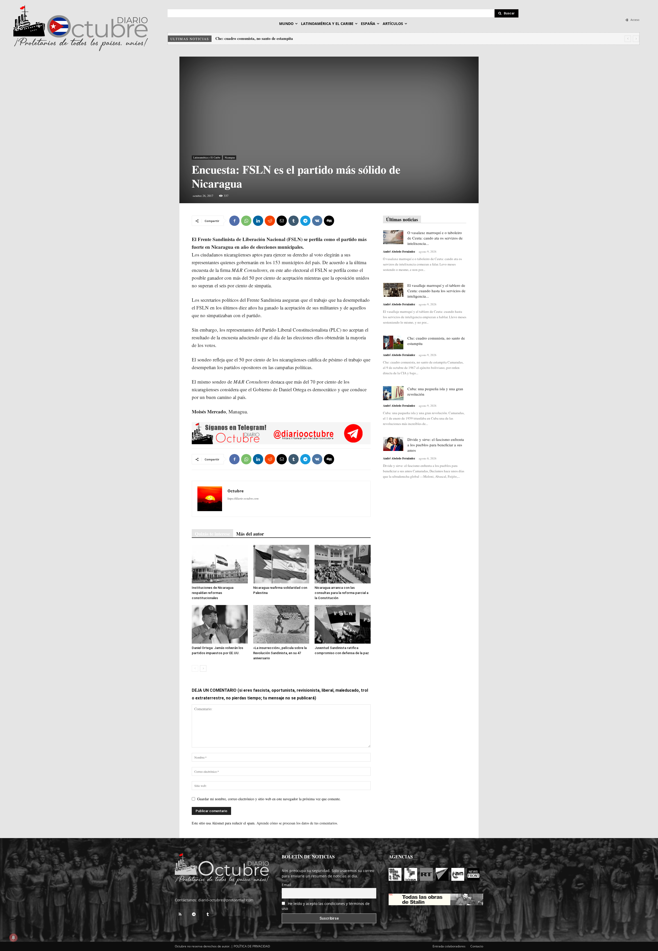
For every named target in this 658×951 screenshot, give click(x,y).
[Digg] (329, 221)
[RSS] (180, 914)
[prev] (628, 38)
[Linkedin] (258, 221)
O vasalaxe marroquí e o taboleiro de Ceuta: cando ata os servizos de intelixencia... (435, 238)
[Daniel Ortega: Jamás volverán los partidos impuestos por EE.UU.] (220, 624)
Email (286, 884)
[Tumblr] (293, 221)
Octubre (235, 490)
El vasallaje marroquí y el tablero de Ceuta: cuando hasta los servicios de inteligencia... (436, 291)
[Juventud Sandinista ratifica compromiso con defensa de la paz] (343, 624)
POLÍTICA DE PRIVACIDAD (252, 946)
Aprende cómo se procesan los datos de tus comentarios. (297, 823)
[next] (636, 38)
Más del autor (250, 533)
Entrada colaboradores (449, 946)
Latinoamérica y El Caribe (206, 157)
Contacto (476, 946)
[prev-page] (195, 668)
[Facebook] (234, 221)
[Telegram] (305, 221)
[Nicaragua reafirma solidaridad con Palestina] (281, 564)
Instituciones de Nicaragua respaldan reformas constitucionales (212, 593)
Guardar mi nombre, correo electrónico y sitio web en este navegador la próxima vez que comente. (269, 798)
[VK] (317, 221)
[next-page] (203, 668)
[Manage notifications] (13, 938)
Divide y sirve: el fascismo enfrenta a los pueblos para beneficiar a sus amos (435, 445)
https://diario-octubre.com (243, 498)
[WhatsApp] (246, 221)
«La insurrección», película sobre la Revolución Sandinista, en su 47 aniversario (280, 653)
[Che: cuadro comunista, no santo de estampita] (393, 342)
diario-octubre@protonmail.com (225, 899)
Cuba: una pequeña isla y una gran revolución (253, 38)
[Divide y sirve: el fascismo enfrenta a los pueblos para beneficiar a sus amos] (393, 444)
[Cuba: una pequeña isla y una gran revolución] (393, 393)
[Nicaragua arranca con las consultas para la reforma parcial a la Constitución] (343, 564)
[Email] (282, 221)
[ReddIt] (270, 221)
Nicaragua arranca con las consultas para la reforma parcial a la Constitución (341, 593)
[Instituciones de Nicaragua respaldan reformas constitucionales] (220, 564)
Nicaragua (230, 157)
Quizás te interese (212, 533)
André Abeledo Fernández (399, 252)
